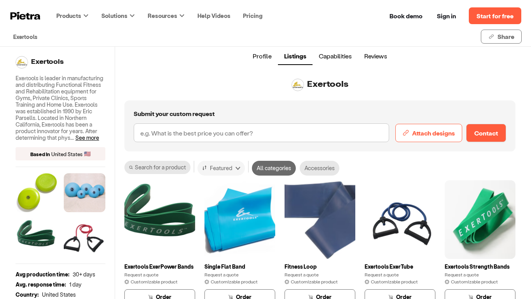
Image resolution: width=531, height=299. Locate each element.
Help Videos (214, 15)
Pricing (252, 15)
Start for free (495, 15)
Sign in (446, 15)
